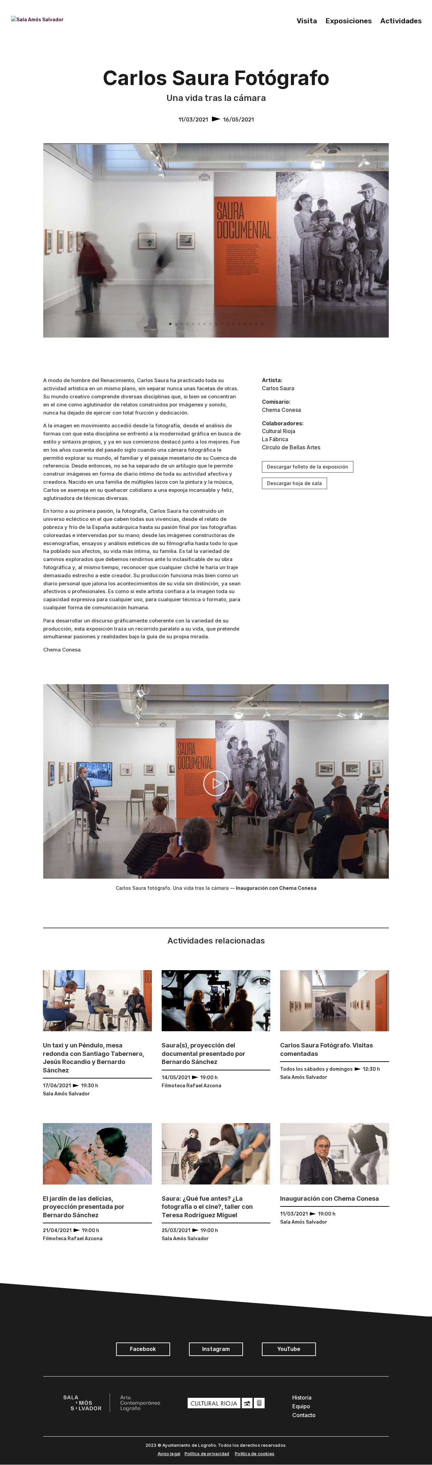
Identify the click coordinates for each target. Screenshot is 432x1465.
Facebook (143, 1349)
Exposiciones (348, 22)
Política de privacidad (207, 1453)
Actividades (401, 22)
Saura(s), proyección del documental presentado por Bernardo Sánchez (203, 1053)
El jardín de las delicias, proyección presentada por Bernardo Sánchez (84, 1207)
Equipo (301, 1406)
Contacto (304, 1415)
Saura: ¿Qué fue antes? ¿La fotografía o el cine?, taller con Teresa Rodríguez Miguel (207, 1207)
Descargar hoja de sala (294, 483)
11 (227, 324)
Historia (302, 1397)
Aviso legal (169, 1453)
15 (250, 324)
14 (245, 324)
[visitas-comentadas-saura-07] (216, 337)
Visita (307, 22)
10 (222, 324)
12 (233, 324)
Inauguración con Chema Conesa (329, 1198)
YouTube (288, 1349)
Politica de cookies (254, 1453)
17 (262, 324)
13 (239, 324)
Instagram (216, 1349)
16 (256, 324)
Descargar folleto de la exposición (307, 467)
